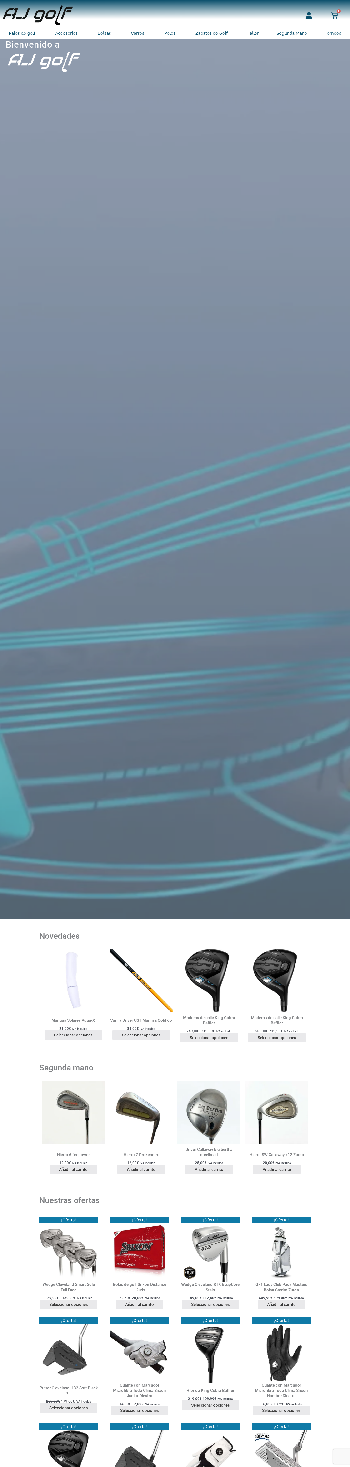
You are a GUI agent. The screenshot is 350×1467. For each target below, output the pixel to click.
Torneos (333, 33)
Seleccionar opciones (73, 1035)
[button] (23, 33)
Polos (169, 33)
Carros (137, 33)
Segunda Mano (291, 33)
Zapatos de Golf (211, 33)
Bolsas (104, 33)
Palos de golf (22, 33)
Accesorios (66, 33)
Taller (253, 33)
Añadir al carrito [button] (73, 1169)
